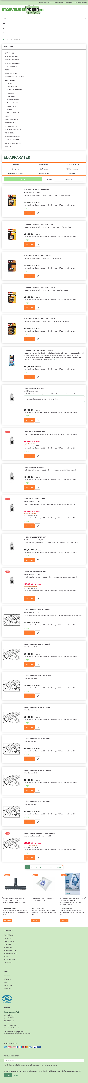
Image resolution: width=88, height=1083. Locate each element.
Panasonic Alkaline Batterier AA (38, 190)
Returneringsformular (10, 953)
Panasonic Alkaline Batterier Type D (39, 318)
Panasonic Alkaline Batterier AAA (38, 224)
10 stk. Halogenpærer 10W (35, 537)
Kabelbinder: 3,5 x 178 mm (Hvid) (37, 738)
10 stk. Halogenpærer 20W (35, 571)
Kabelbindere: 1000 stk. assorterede (39, 833)
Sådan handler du (45, 3)
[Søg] (85, 18)
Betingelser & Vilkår (10, 950)
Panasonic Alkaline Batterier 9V (37, 255)
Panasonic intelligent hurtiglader (39, 350)
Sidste (59, 867)
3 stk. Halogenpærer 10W (34, 431)
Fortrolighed (7, 938)
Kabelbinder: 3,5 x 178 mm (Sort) (37, 770)
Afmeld (16, 1075)
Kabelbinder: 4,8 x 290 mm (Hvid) (37, 801)
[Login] (44, 28)
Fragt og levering (81, 3)
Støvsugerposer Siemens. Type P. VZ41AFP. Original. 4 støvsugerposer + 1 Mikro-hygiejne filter (72, 901)
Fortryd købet (8, 962)
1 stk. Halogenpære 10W (34, 388)
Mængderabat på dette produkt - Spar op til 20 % (43, 399)
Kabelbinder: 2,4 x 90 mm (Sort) (37, 644)
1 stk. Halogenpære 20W (34, 467)
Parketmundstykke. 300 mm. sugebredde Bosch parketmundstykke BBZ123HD (14, 900)
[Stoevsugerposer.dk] (23, 9)
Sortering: (49, 179)
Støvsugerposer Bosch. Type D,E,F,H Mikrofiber (42, 899)
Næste (51, 867)
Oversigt (6, 956)
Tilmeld (8, 1075)
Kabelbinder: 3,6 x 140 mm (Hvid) (37, 707)
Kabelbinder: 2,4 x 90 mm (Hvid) (37, 609)
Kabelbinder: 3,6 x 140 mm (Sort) (37, 675)
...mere (54, 359)
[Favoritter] (44, 23)
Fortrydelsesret (8, 935)
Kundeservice (58, 3)
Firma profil (69, 3)
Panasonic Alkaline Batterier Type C (39, 287)
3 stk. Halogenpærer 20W (34, 498)
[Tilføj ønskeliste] (37, 213)
